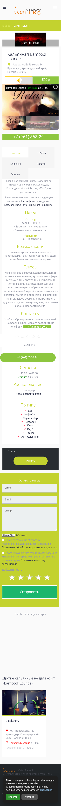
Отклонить (29, 797)
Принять (13, 797)
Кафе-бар (30, 414)
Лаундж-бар (30, 418)
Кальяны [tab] (15, 163)
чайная (32, 205)
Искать (30, 460)
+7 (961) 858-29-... (30, 136)
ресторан (9, 205)
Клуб (30, 429)
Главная (6, 26)
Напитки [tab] (41, 163)
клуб (24, 205)
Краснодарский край (28, 393)
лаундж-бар (43, 201)
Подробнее (46, 790)
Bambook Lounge (22, 26)
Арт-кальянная (30, 436)
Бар (30, 410)
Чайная (30, 433)
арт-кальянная (45, 205)
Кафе (30, 425)
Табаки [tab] (41, 153)
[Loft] (31, 39)
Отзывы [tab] (15, 174)
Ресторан (30, 421)
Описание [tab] (15, 153)
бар (23, 201)
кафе (18, 205)
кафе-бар (31, 201)
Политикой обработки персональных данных (29, 547)
